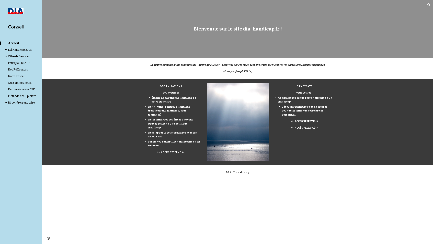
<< (316, 127)
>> (292, 127)
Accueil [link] (13, 43)
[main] (237, 29)
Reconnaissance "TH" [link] (21, 89)
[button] (429, 5)
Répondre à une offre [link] (21, 102)
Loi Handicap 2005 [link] (20, 49)
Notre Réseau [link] (16, 76)
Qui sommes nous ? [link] (20, 82)
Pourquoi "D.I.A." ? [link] (19, 63)
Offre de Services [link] (19, 56)
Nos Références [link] (18, 69)
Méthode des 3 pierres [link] (22, 96)
